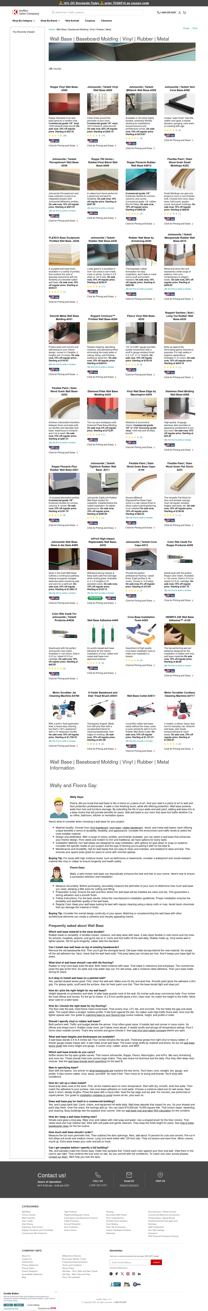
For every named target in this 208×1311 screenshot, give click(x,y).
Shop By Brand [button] (49, 20)
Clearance (106, 20)
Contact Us (27, 1259)
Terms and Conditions (72, 1265)
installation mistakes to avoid (96, 1095)
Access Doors (70, 1230)
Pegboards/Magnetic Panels (76, 1215)
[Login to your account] (179, 12)
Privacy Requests (29, 1271)
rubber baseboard (132, 827)
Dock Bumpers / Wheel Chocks (162, 1212)
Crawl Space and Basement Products (80, 1218)
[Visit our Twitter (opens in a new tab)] (122, 1273)
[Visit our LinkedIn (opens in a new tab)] (139, 1273)
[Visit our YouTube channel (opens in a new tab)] (111, 1273)
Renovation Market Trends (74, 1259)
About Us (26, 1256)
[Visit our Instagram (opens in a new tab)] (133, 1273)
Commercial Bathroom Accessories (164, 1215)
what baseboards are (101, 1070)
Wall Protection (28, 1218)
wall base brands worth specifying (87, 1061)
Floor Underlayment (115, 1218)
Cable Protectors (71, 1221)
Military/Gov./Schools (71, 1256)
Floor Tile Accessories (116, 1227)
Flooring (109, 1212)
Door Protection (71, 1227)
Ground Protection (72, 1224)
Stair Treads (27, 1221)
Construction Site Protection (34, 1233)
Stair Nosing (27, 1224)
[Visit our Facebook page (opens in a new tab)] (116, 1273)
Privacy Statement (30, 1265)
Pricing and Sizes (62, 145)
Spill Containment (156, 1227)
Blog (24, 1277)
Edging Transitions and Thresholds (37, 1230)
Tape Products (70, 1212)
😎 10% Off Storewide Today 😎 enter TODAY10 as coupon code (104, 3)
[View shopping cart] (184, 12)
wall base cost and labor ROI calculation (148, 1110)
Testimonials (27, 1262)
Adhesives (110, 1233)
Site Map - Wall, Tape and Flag (76, 1274)
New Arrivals (72, 20)
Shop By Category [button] (22, 20)
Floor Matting (112, 1224)
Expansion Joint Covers (32, 1227)
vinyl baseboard (99, 827)
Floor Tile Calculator (71, 1277)
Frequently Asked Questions (74, 1262)
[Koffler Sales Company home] (26, 12)
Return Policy (68, 1268)
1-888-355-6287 (120, 1302)
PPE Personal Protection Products (163, 1236)
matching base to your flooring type (105, 1015)
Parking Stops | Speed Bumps (161, 1218)
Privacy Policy (28, 1268)
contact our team (58, 1157)
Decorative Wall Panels (116, 1215)
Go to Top (202, 1305)
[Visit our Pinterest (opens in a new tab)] (127, 1273)
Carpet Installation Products (118, 1230)
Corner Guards (28, 1215)
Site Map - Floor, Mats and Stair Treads (79, 1271)
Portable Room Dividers (116, 1221)
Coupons (90, 20)
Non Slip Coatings (156, 1230)
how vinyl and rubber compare (149, 1030)
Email (186, 28)
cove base (115, 827)
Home (52, 29)
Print (195, 28)
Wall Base (26, 1212)
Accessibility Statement (32, 1274)
